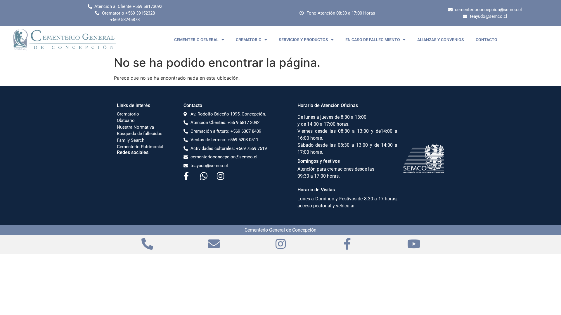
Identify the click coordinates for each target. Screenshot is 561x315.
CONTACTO (486, 39)
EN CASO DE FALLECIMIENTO (372, 39)
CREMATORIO (249, 39)
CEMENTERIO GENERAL (196, 39)
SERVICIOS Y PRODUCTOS (303, 39)
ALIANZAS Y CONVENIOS (440, 39)
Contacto (192, 105)
